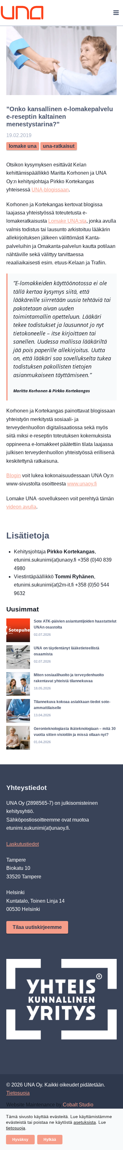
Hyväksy (20, 1139)
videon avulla (21, 506)
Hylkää (50, 1139)
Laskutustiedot (22, 844)
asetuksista (84, 1122)
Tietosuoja (18, 1093)
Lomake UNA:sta (67, 221)
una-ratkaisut (58, 146)
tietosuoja (15, 1127)
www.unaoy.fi (82, 483)
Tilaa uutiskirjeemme (37, 927)
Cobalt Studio (78, 1104)
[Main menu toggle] (116, 13)
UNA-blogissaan (50, 189)
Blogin (13, 475)
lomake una (23, 146)
